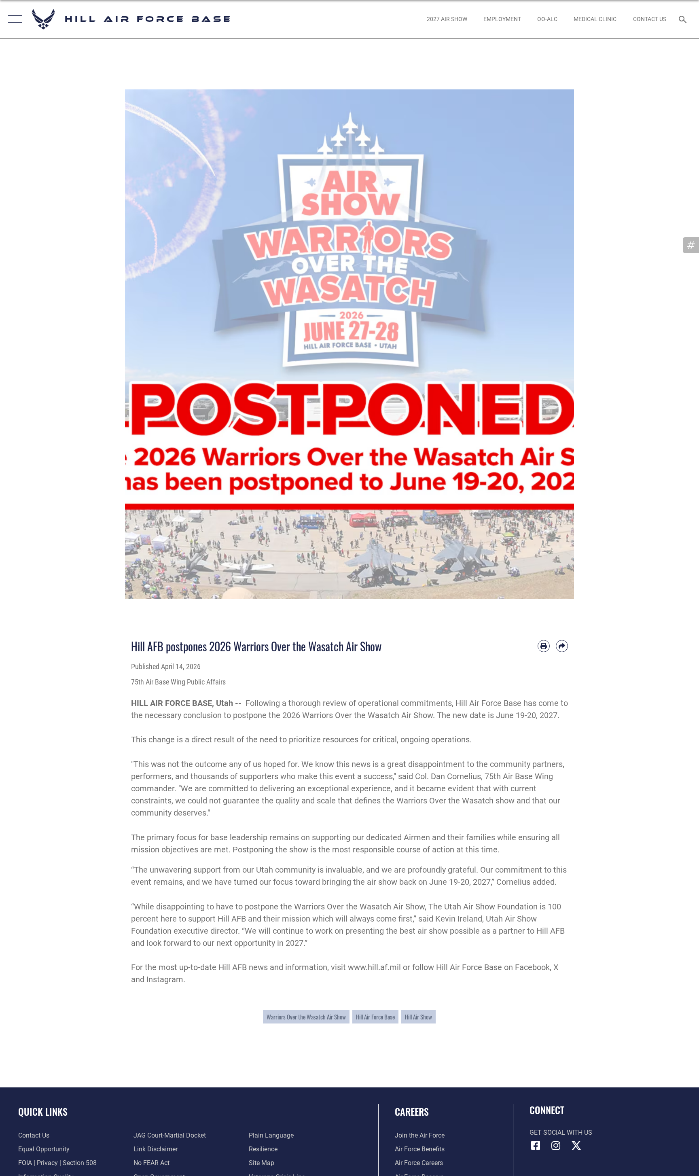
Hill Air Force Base (375, 1016)
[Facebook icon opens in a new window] (536, 1146)
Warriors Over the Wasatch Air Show (306, 1016)
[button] (13, 19)
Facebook (532, 967)
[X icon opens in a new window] (576, 1146)
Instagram (164, 979)
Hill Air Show (418, 1016)
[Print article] (544, 646)
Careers (412, 1111)
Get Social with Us (561, 1132)
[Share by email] (562, 646)
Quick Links (43, 1111)
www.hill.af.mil (374, 967)
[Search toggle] (683, 19)
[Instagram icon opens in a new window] (556, 1146)
